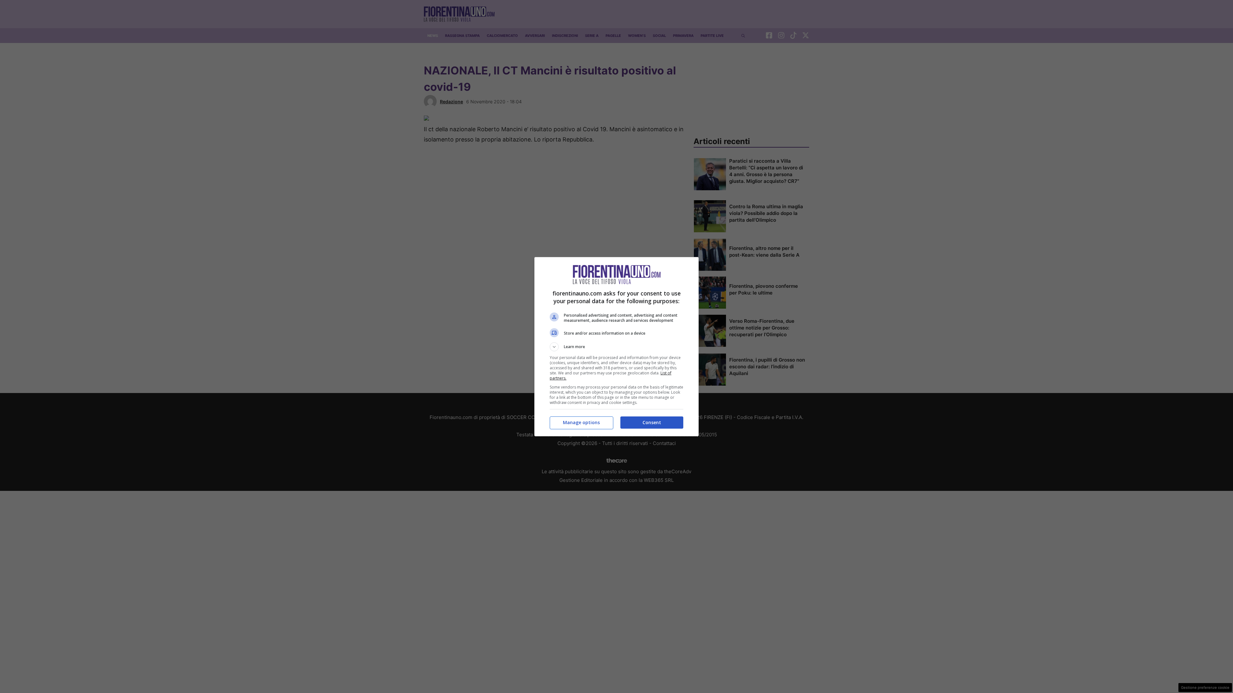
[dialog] (616, 346)
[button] (616, 346)
